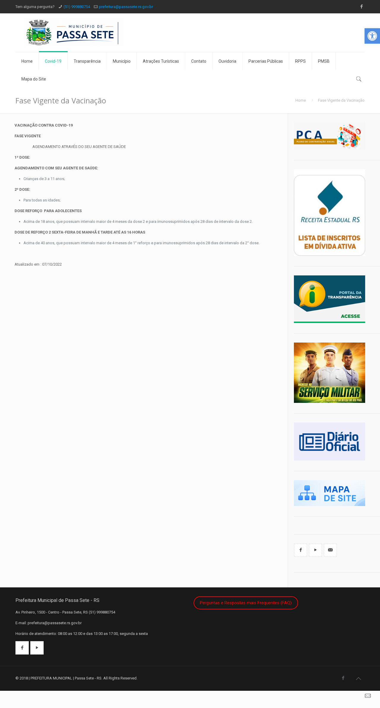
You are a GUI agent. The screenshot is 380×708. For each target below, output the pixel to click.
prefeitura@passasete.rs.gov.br (126, 6)
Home (300, 100)
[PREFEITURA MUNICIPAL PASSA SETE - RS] (91, 32)
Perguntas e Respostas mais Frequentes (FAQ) (246, 602)
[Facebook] (361, 6)
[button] (372, 36)
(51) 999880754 (77, 6)
